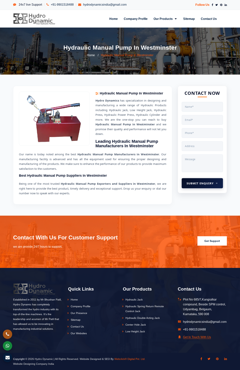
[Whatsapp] (7, 346)
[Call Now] (7, 334)
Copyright (19, 358)
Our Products (163, 18)
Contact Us (209, 18)
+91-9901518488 (62, 4)
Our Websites (79, 333)
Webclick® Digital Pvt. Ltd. (129, 358)
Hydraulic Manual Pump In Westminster (127, 55)
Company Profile (136, 18)
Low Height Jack (135, 331)
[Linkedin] (223, 359)
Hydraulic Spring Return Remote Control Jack (144, 309)
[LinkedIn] (225, 4)
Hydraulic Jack (134, 299)
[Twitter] (216, 4)
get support (212, 240)
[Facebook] (211, 4)
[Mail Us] (7, 357)
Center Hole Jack (135, 324)
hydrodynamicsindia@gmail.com (105, 4)
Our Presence (79, 313)
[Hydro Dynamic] (34, 18)
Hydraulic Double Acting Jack (142, 317)
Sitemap (189, 18)
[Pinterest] (220, 4)
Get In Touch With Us (197, 337)
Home (113, 18)
